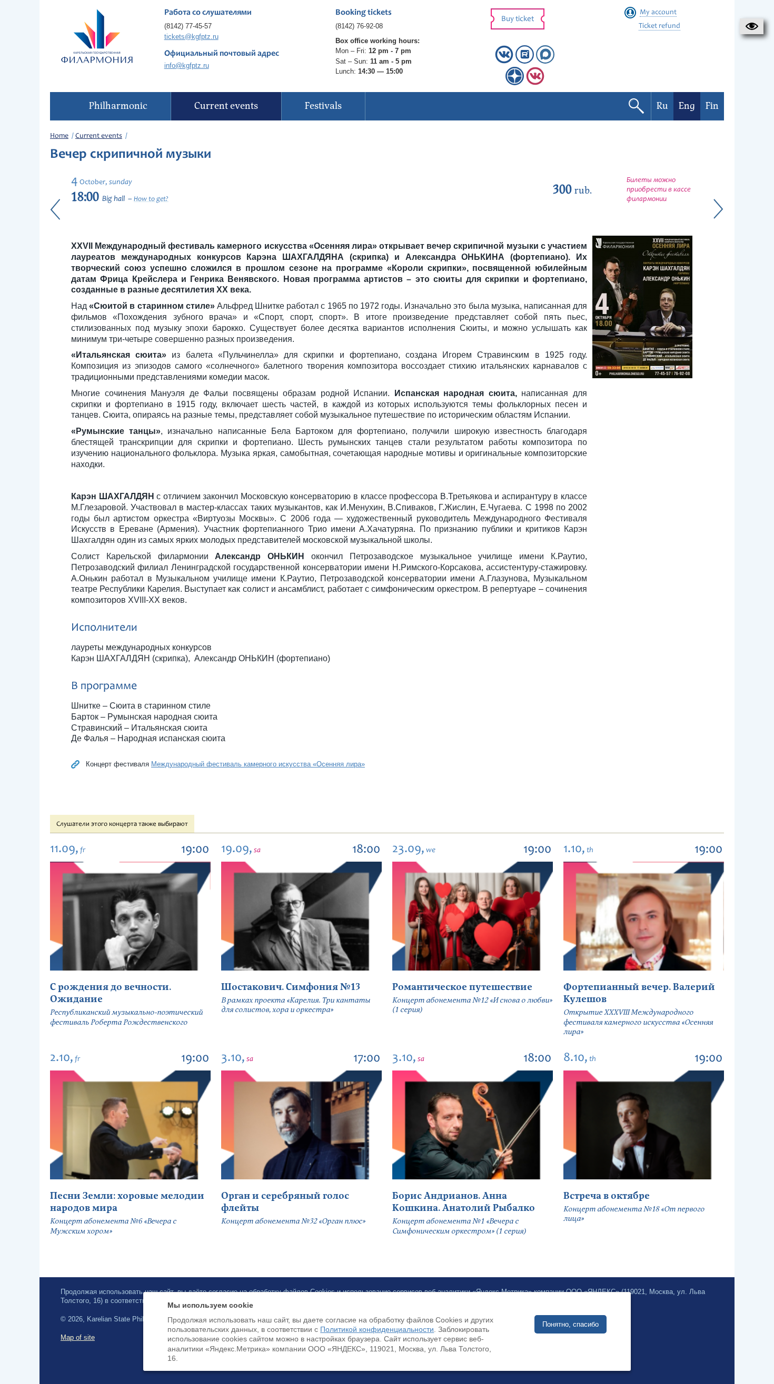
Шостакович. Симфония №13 (290, 987)
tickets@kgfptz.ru (191, 37)
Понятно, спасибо (570, 1324)
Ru (662, 106)
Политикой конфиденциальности (377, 1329)
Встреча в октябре (606, 1196)
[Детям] (535, 83)
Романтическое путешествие (462, 987)
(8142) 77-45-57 (188, 26)
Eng (687, 106)
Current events (98, 136)
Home (59, 136)
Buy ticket (517, 19)
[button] (751, 26)
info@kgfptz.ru (186, 65)
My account (658, 12)
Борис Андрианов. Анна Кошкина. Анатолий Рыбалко (463, 1202)
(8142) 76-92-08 (359, 26)
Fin (712, 106)
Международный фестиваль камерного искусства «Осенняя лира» (258, 764)
